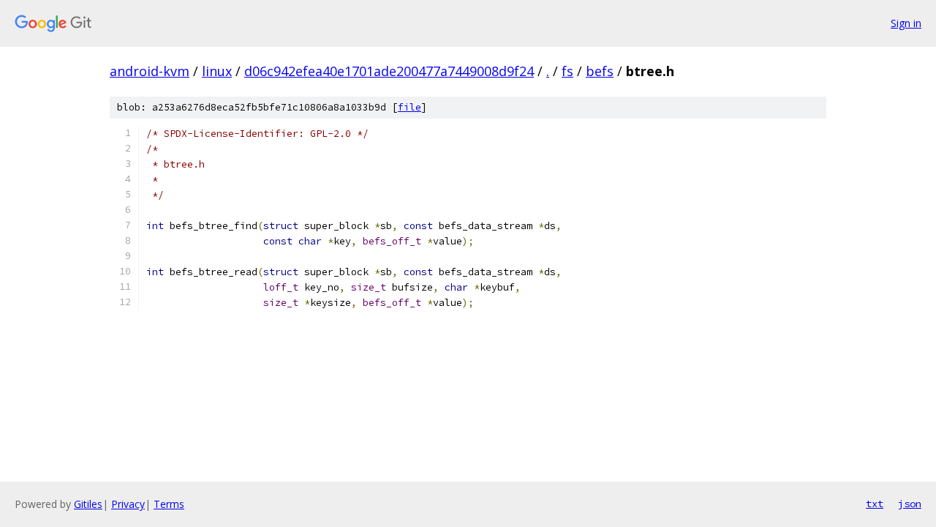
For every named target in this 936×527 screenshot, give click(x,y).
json (909, 503)
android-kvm (149, 71)
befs (600, 71)
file (409, 107)
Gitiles (88, 504)
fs (567, 71)
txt (874, 503)
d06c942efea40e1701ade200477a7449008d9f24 (389, 71)
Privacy (128, 504)
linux (217, 71)
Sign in (906, 23)
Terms (169, 504)
